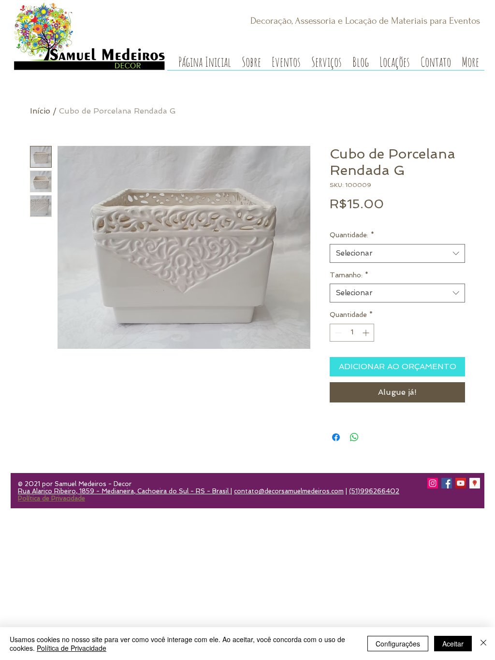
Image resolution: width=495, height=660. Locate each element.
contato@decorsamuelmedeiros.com (289, 491)
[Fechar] (483, 643)
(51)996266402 (374, 491)
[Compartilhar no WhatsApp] (354, 437)
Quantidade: (352, 235)
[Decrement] (337, 332)
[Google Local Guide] (474, 483)
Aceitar (453, 643)
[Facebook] (446, 483)
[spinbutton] (352, 332)
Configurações (398, 643)
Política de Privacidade (71, 648)
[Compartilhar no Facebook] (336, 437)
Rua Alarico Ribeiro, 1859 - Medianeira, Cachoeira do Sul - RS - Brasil (124, 491)
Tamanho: (349, 275)
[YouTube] (460, 483)
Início (40, 110)
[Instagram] (432, 483)
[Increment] (367, 332)
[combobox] (397, 253)
